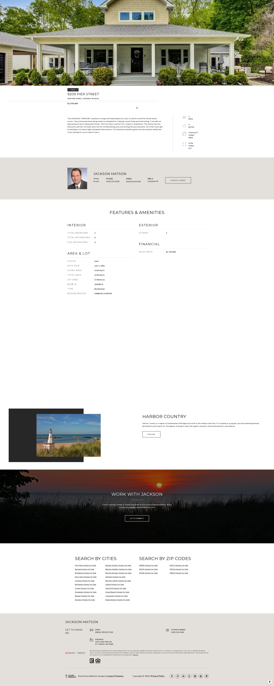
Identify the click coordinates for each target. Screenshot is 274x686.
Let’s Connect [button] (137, 518)
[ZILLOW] (201, 676)
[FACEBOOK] (172, 676)
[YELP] (189, 676)
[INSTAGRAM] (178, 676)
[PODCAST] (206, 676)
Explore (151, 434)
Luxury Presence (115, 676)
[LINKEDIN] (183, 676)
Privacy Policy (158, 676)
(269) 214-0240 (112, 181)
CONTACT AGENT (178, 180)
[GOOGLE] (195, 676)
